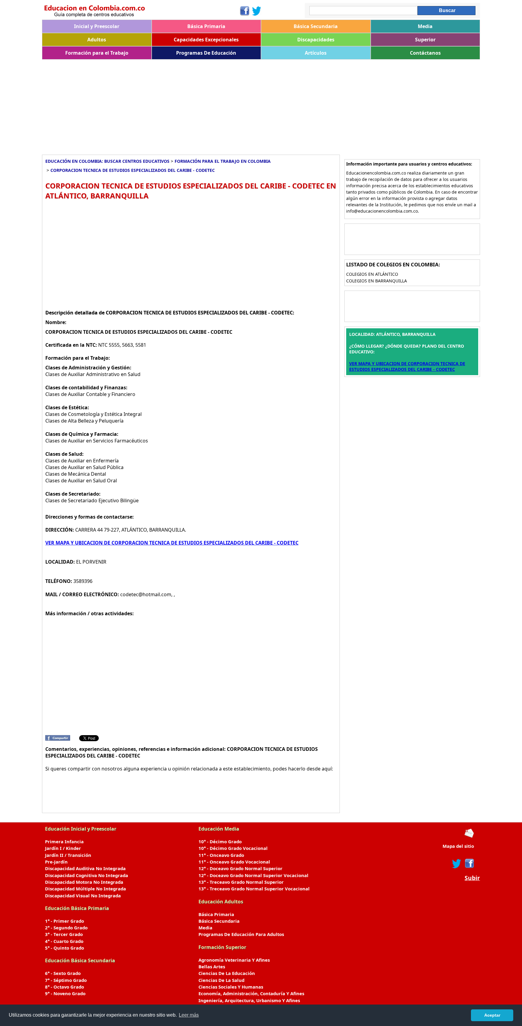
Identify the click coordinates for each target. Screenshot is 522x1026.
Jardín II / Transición (68, 855)
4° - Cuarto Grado (64, 941)
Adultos (96, 39)
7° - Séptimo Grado (66, 980)
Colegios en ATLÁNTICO (372, 274)
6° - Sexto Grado (63, 973)
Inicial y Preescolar (96, 26)
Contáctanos (425, 53)
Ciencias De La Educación (226, 973)
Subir (472, 878)
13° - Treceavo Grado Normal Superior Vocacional (254, 889)
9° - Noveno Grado (65, 993)
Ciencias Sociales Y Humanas (230, 987)
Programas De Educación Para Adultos (241, 934)
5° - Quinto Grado (64, 948)
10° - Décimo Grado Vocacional (233, 848)
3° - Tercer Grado (64, 934)
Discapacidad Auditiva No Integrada (85, 868)
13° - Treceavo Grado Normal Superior (241, 882)
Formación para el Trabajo (96, 53)
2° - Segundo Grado (66, 928)
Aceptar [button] (492, 1015)
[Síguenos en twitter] (456, 863)
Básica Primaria (206, 26)
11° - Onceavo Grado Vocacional (234, 862)
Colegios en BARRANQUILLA (376, 281)
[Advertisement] (223, 105)
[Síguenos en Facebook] (244, 11)
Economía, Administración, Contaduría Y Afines (251, 993)
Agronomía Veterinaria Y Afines (234, 960)
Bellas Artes (211, 966)
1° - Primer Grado (64, 921)
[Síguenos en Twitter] (256, 11)
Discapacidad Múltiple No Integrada (85, 889)
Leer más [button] (189, 1015)
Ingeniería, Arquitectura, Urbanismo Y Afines (249, 1000)
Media (425, 26)
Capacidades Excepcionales (206, 39)
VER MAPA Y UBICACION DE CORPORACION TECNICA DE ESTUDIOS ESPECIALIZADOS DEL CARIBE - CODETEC (171, 542)
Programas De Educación (206, 53)
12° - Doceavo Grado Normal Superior (240, 868)
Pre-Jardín (56, 862)
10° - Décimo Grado (220, 841)
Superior (425, 39)
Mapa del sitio (458, 846)
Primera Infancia (64, 841)
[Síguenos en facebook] (469, 863)
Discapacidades (315, 39)
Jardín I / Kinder (63, 848)
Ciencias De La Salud (221, 980)
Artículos (316, 53)
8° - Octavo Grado (64, 987)
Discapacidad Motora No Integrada (84, 882)
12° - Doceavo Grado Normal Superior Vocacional (253, 875)
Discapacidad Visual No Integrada (83, 896)
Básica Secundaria (316, 26)
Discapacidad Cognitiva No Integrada (86, 875)
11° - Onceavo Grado (221, 855)
